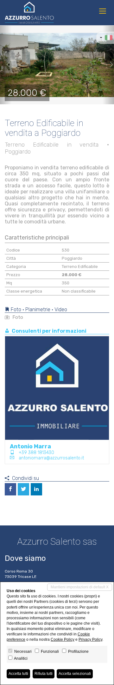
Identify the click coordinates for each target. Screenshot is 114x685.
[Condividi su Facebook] (10, 489)
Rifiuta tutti (44, 673)
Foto (17, 317)
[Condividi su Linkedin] (36, 489)
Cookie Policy (62, 639)
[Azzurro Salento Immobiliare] (29, 12)
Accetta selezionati (75, 673)
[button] (5, 64)
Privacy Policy (90, 639)
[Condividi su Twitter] (23, 489)
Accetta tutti (18, 673)
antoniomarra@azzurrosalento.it (51, 458)
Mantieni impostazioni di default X (80, 587)
